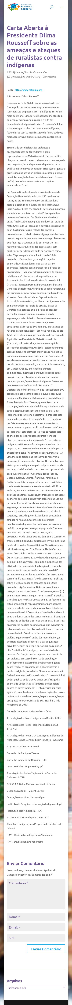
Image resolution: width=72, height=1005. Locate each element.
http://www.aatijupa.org (28, 89)
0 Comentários (48, 76)
